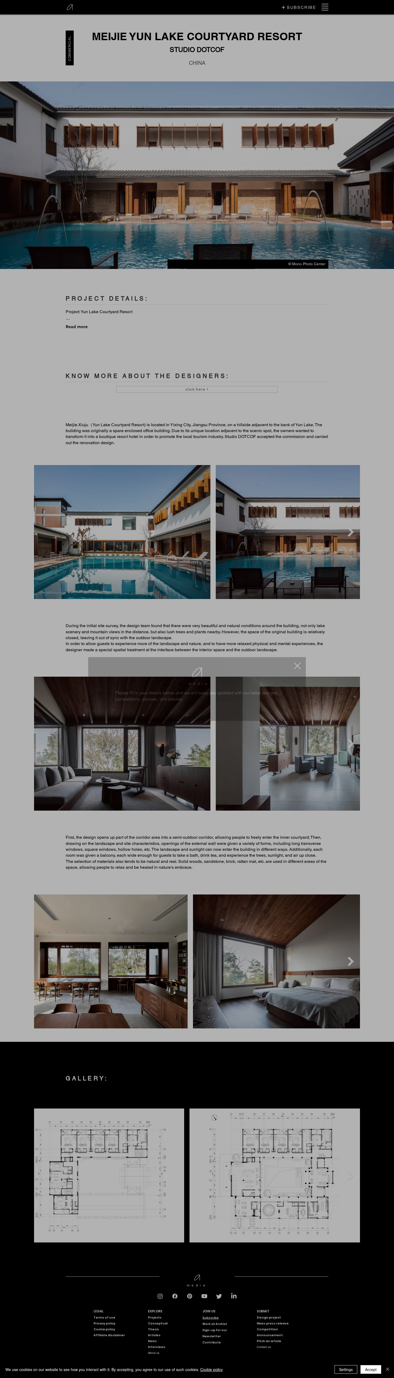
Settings (346, 1369)
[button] (297, 630)
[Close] (387, 1369)
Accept (371, 1369)
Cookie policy (211, 1369)
